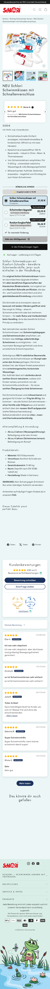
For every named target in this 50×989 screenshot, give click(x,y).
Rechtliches (10, 884)
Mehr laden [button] (25, 783)
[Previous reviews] (4, 111)
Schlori (5, 19)
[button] (25, 112)
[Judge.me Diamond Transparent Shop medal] (30, 602)
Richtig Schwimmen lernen (21, 19)
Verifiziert (23, 611)
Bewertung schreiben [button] (25, 580)
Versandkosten (22, 130)
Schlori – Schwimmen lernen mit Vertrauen (24, 875)
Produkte (8, 899)
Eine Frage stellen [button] (25, 586)
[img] (11, 635)
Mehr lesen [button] (12, 715)
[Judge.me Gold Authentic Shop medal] (17, 602)
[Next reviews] (45, 111)
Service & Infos (13, 891)
